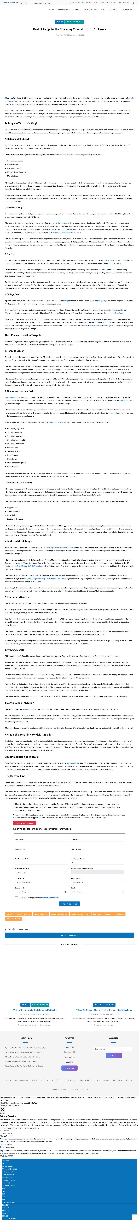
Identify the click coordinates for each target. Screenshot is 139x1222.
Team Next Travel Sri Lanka (65, 35)
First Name (19, 839)
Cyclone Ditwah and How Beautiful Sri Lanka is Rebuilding (25, 1048)
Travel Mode (19, 878)
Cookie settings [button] (17, 1103)
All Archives (69, 1068)
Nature (60, 22)
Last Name (75, 839)
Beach (10, 914)
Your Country (76, 878)
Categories (63, 10)
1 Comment (46, 1025)
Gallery (75, 10)
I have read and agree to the (39, 898)
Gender (73, 888)
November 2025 (69, 1057)
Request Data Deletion (24, 823)
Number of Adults (21, 859)
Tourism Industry (75, 22)
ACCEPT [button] (28, 1103)
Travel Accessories (41, 3)
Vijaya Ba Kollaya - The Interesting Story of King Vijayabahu (104, 1010)
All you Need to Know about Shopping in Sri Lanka (22, 1057)
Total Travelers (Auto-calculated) (82, 868)
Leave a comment (69, 935)
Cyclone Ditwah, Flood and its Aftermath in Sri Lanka (23, 1052)
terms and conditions (50, 898)
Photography (41, 914)
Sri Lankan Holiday (80, 914)
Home (51, 10)
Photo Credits (85, 1080)
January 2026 (69, 1047)
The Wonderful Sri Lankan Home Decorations (21, 1061)
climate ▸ (9, 1219)
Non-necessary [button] (6, 1144)
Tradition (109, 1004)
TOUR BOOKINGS (21, 1080)
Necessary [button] (4, 1130)
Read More (5, 1103)
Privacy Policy (102, 1080)
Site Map (44, 1080)
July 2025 (69, 1062)
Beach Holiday (24, 914)
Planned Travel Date (22, 868)
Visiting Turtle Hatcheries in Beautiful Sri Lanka (35, 1010)
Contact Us (127, 10)
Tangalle (120, 914)
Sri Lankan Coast (60, 914)
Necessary (7, 1133)
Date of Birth (19, 888)
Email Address (20, 849)
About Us (113, 10)
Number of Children (77, 859)
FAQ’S (103, 10)
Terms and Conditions (123, 1080)
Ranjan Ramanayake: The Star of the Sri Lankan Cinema (24, 1066)
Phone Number (76, 849)
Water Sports (14, 919)
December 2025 (69, 1052)
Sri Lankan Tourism (102, 914)
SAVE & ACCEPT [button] (6, 1156)
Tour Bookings (90, 10)
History (97, 1004)
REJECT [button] (35, 1103)
